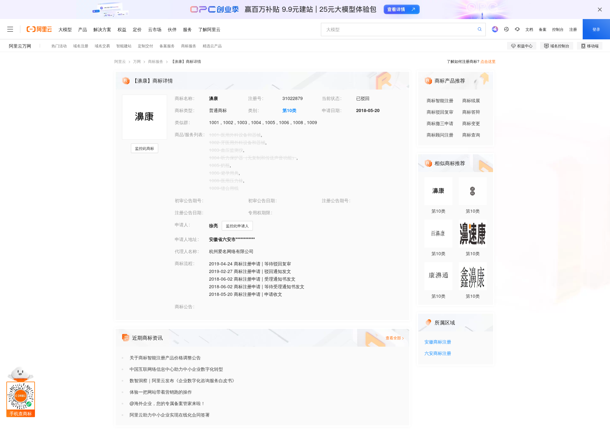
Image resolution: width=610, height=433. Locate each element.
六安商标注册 (437, 353)
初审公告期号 (188, 200)
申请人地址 (186, 239)
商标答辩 (471, 112)
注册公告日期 (188, 212)
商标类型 (184, 110)
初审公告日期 (261, 200)
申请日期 (331, 110)
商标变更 (471, 123)
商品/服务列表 (189, 134)
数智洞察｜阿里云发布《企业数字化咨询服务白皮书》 (183, 380)
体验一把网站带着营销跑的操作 (161, 392)
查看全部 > (395, 337)
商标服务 (155, 61)
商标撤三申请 (440, 123)
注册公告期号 (335, 200)
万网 (137, 61)
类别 (252, 110)
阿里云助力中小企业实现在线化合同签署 (170, 414)
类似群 (181, 122)
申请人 (181, 224)
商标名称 (184, 98)
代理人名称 (186, 251)
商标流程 (184, 263)
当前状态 (331, 98)
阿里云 (120, 61)
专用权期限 (259, 212)
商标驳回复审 (440, 112)
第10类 (289, 110)
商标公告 (184, 306)
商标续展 (471, 100)
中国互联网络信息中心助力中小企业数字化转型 (176, 369)
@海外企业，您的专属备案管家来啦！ (167, 403)
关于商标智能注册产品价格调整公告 (165, 357)
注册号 (254, 98)
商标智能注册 (440, 100)
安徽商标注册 (437, 342)
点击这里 (488, 61)
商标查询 (471, 134)
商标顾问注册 (440, 134)
